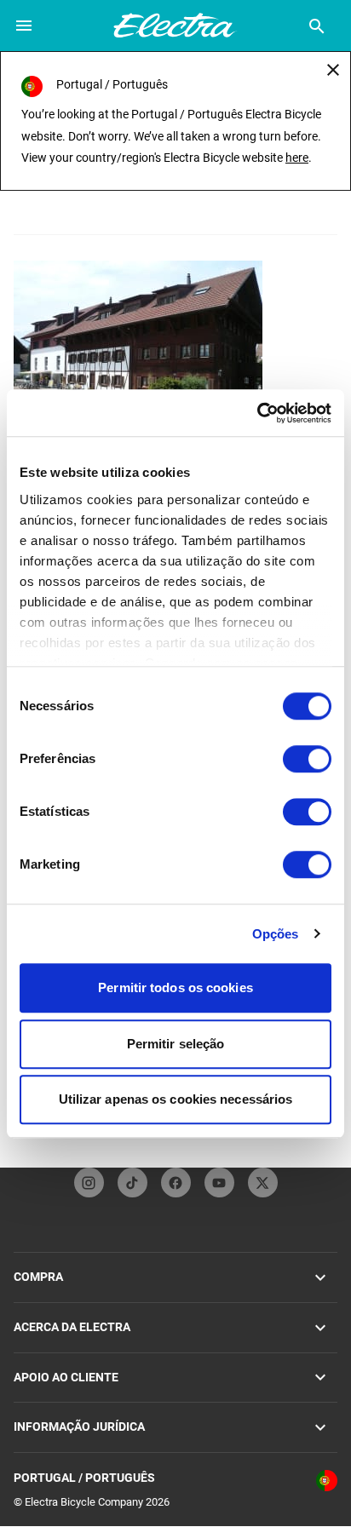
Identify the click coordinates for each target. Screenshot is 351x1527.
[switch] (307, 758)
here (296, 157)
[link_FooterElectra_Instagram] (89, 1182)
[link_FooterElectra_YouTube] (219, 1182)
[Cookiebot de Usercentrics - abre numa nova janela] (256, 413)
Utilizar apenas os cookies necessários (176, 1099)
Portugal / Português (84, 1477)
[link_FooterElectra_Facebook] (176, 1182)
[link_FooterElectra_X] (263, 1182)
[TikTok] (132, 1182)
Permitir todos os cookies (175, 987)
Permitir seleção (176, 1043)
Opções (275, 934)
